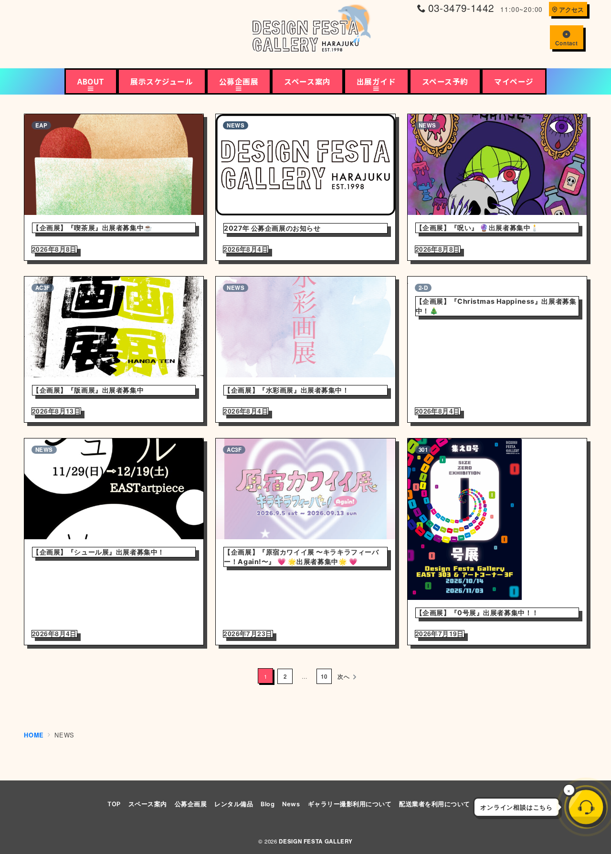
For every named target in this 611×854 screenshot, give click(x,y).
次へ (343, 677)
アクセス (571, 9)
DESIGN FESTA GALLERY (316, 841)
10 (324, 677)
